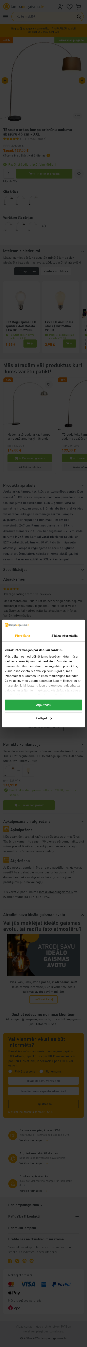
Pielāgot (41, 718)
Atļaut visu (43, 705)
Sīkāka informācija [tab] (64, 635)
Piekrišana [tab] (22, 635)
